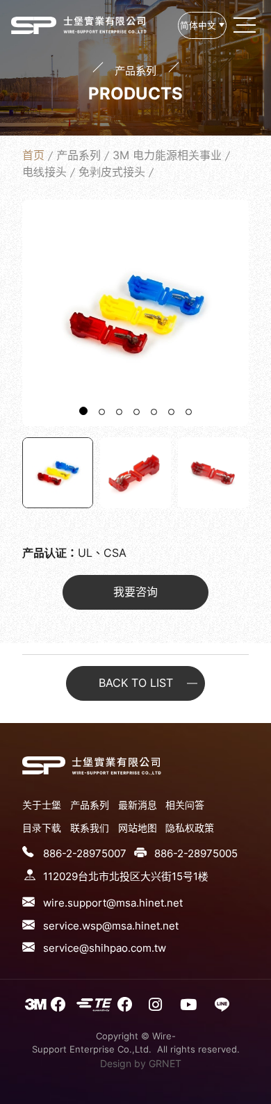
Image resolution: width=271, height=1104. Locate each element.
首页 (33, 155)
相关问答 (184, 805)
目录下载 (41, 828)
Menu (246, 25)
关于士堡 (41, 805)
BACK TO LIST (136, 683)
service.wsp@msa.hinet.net (111, 925)
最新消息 (137, 805)
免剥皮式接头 (112, 172)
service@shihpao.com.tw (104, 948)
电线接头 (44, 172)
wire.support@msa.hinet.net (113, 902)
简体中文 (198, 25)
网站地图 (137, 828)
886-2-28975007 (84, 853)
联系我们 (89, 828)
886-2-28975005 (196, 853)
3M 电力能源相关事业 (167, 155)
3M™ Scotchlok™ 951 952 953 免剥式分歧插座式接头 (33, 25)
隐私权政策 (189, 828)
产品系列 (78, 155)
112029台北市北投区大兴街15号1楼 (125, 876)
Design (115, 1063)
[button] (83, 411)
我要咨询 (135, 592)
